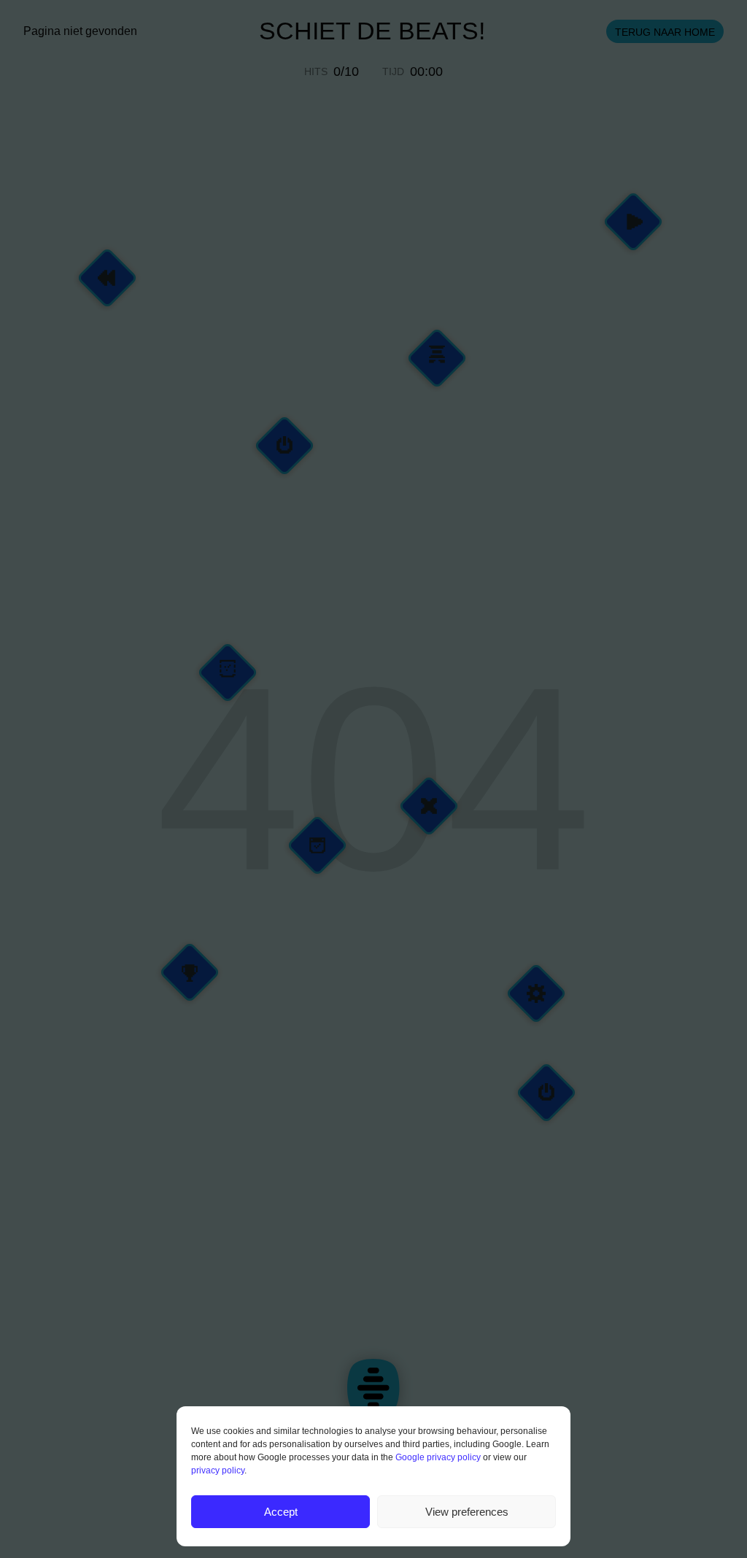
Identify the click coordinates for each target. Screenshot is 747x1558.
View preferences (466, 1511)
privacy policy (217, 1470)
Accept (281, 1511)
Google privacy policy (438, 1457)
